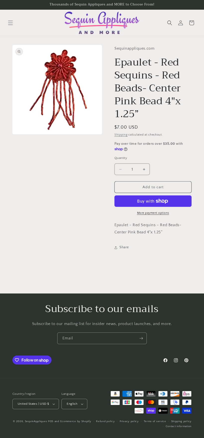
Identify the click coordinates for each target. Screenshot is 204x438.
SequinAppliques (36, 421)
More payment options (153, 213)
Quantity (120, 158)
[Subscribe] (141, 338)
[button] (10, 22)
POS (50, 421)
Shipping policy (181, 421)
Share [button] (124, 247)
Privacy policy (129, 421)
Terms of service (155, 421)
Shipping (121, 134)
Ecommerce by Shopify (75, 421)
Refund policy (105, 421)
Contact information (179, 426)
